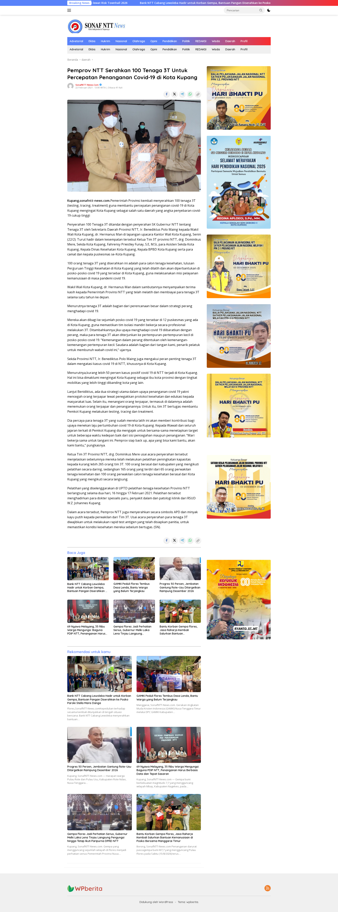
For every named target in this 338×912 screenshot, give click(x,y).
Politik (186, 41)
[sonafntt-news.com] (96, 26)
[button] (261, 10)
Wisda (216, 41)
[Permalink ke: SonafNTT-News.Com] (70, 86)
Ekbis (92, 41)
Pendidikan (170, 41)
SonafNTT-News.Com (87, 84)
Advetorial (76, 41)
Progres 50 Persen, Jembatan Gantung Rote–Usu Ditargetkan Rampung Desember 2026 (180, 587)
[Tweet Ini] (174, 94)
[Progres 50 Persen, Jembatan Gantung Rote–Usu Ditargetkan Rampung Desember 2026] (180, 568)
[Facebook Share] (167, 94)
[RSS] (267, 888)
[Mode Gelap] (269, 10)
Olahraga (138, 41)
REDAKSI (200, 41)
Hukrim (105, 41)
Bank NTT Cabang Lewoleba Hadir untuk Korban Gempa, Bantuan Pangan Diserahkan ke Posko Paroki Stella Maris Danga (163, 3)
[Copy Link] (198, 94)
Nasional (121, 41)
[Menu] (70, 10)
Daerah (230, 41)
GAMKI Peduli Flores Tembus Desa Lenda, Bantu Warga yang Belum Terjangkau (131, 587)
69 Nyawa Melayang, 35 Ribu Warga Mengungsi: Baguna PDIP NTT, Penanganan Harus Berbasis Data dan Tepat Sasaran (86, 630)
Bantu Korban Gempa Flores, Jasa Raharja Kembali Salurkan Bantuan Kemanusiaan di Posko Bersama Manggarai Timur (178, 630)
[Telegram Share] (182, 94)
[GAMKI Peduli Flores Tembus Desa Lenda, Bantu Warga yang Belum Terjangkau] (134, 568)
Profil (244, 41)
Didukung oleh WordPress (156, 902)
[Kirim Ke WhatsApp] (190, 94)
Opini (153, 41)
